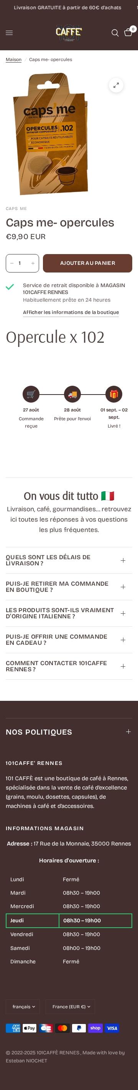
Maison (13, 59)
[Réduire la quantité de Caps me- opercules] (12, 263)
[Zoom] (116, 85)
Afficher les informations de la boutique (71, 312)
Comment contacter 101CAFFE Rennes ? (56, 666)
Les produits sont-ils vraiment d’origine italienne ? (60, 613)
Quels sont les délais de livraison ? (48, 560)
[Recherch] (115, 33)
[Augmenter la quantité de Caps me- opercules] (33, 263)
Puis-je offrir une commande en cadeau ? (57, 639)
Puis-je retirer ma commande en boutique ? (57, 586)
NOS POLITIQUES (39, 732)
